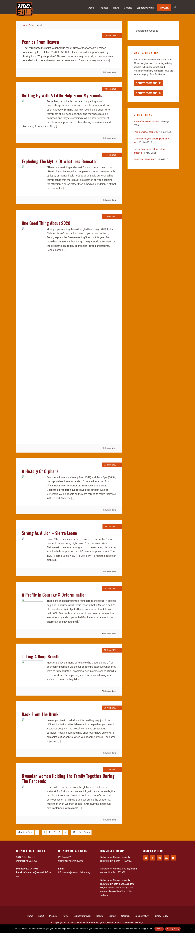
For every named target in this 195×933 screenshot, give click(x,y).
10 (65, 832)
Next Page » (84, 832)
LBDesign (138, 922)
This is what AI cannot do (146, 132)
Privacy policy (173, 928)
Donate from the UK (148, 83)
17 (74, 832)
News (31, 25)
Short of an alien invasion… (147, 121)
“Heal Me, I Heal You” (144, 159)
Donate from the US (148, 93)
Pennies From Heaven (40, 42)
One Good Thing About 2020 (46, 223)
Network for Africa (24, 9)
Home (24, 25)
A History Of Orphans (40, 471)
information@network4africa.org (74, 872)
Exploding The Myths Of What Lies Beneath (59, 161)
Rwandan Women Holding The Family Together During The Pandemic (68, 778)
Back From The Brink (40, 714)
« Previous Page (25, 832)
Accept (159, 928)
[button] (175, 7)
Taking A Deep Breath (40, 656)
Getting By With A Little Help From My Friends (62, 95)
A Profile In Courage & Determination (54, 594)
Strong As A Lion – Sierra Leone (49, 533)
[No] (191, 928)
